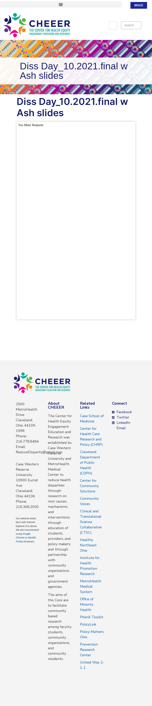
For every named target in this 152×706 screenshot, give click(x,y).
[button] (61, 4)
